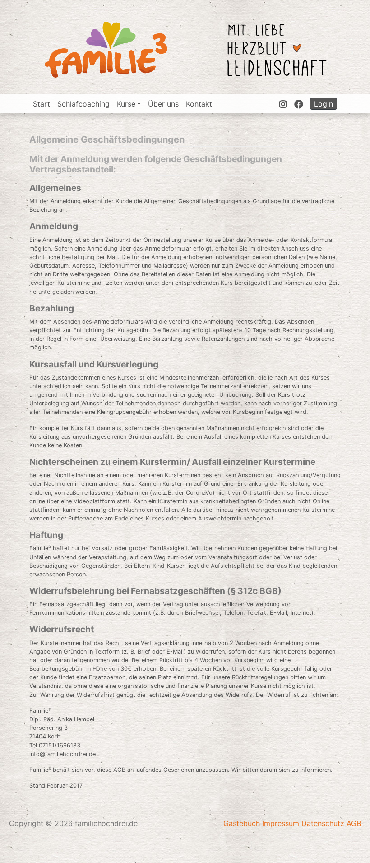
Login (323, 103)
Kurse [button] (126, 103)
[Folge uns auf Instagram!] (283, 103)
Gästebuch (241, 823)
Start (41, 103)
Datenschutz (322, 823)
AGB (354, 823)
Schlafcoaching (83, 103)
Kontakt (199, 103)
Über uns (163, 103)
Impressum (280, 823)
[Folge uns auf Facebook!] (298, 103)
